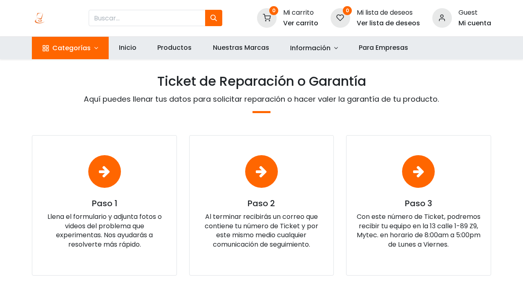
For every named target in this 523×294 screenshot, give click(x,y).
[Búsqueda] (213, 18)
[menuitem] (128, 48)
